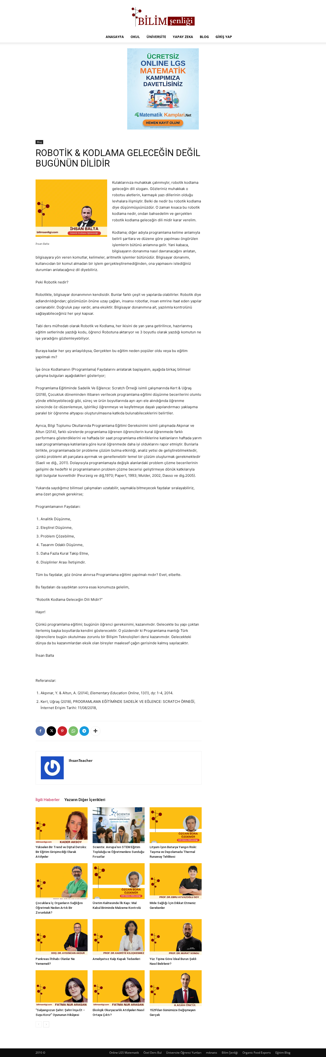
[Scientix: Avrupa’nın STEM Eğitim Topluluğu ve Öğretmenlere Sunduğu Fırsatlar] (119, 825)
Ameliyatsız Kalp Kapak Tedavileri (116, 959)
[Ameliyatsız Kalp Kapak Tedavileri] (119, 937)
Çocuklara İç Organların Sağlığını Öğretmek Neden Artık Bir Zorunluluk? (59, 907)
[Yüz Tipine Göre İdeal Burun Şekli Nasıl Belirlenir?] (176, 937)
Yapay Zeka (183, 36)
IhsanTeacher (81, 760)
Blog (204, 36)
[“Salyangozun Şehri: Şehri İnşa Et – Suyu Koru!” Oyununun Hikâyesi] (62, 988)
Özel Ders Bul (152, 1053)
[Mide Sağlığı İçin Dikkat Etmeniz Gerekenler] (176, 881)
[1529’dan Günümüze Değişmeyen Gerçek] (176, 988)
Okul (135, 36)
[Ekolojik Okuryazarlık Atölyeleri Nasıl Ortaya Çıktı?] (119, 988)
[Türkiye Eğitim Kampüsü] (163, 16)
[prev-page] (39, 1024)
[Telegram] (84, 731)
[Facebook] (40, 731)
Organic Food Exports (256, 1053)
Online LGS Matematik (124, 1053)
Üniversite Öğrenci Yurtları (183, 1053)
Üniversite (156, 36)
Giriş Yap (224, 36)
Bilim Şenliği (230, 1053)
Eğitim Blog (282, 1053)
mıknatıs (211, 1053)
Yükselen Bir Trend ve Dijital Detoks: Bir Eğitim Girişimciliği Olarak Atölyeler (61, 851)
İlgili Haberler (48, 799)
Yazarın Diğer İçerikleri (84, 799)
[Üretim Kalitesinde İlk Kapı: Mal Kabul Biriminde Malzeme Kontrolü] (119, 881)
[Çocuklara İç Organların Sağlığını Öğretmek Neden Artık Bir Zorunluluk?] (62, 881)
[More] (95, 731)
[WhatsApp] (73, 731)
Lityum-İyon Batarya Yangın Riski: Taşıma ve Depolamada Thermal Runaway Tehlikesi (173, 851)
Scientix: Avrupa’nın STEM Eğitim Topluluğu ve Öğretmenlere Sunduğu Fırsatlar (118, 851)
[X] (51, 731)
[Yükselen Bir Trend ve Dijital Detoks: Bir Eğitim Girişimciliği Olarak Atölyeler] (62, 825)
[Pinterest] (62, 731)
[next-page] (46, 1024)
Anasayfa (115, 36)
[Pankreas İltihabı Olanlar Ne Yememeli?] (62, 937)
